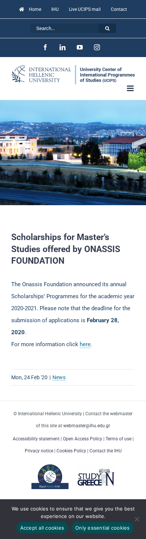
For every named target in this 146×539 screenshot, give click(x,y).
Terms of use (118, 438)
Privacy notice (39, 450)
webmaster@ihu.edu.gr (86, 425)
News (59, 377)
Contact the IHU (105, 450)
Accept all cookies (42, 528)
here (85, 344)
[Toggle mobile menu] (131, 88)
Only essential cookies (102, 528)
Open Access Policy (82, 438)
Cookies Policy (71, 450)
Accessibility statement (36, 438)
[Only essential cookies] (136, 519)
